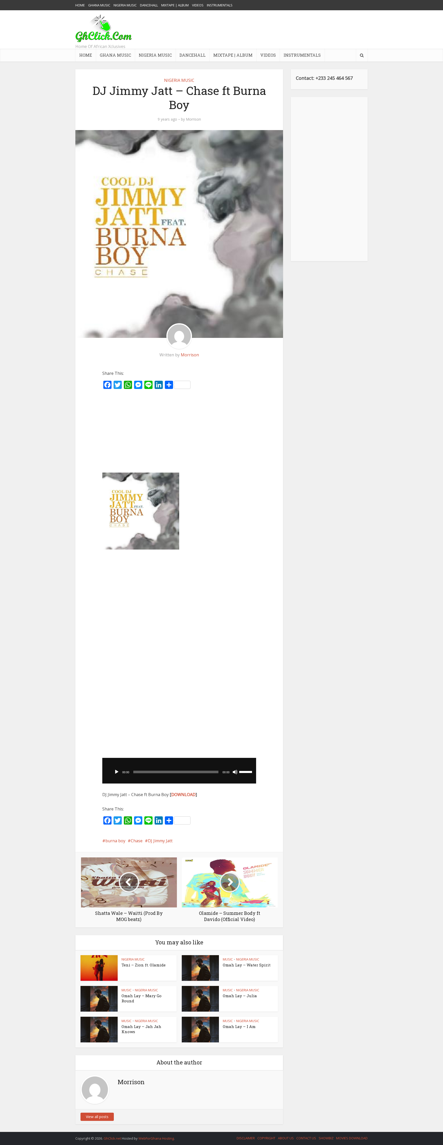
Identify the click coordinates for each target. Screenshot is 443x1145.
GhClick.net (113, 1138)
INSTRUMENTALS (220, 5)
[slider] (246, 771)
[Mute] (235, 772)
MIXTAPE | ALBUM (175, 5)
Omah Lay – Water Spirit (246, 964)
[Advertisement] (274, 29)
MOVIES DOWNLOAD (352, 1138)
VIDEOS (198, 5)
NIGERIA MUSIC (125, 5)
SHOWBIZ (326, 1138)
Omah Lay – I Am (239, 1026)
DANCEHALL (149, 5)
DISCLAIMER (246, 1138)
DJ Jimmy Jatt (160, 841)
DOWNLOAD (183, 794)
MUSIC (228, 959)
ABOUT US (286, 1138)
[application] (179, 771)
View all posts (97, 1116)
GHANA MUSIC (99, 5)
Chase (137, 841)
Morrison (193, 119)
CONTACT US (306, 1138)
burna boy (115, 841)
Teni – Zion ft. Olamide (144, 964)
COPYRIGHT (266, 1138)
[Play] (116, 772)
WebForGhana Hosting (156, 1138)
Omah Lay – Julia (240, 995)
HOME (80, 5)
